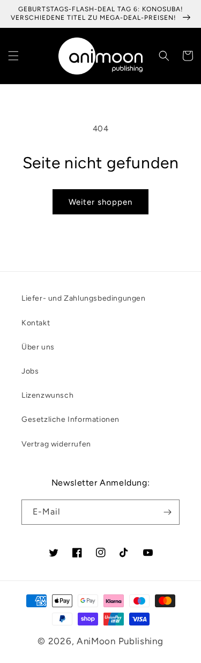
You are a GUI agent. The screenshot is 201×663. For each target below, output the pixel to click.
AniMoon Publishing (120, 641)
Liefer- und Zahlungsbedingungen (83, 298)
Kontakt (35, 322)
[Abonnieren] (167, 512)
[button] (13, 56)
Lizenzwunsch (47, 395)
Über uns (38, 347)
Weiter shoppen (100, 202)
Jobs (30, 371)
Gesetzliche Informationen (70, 419)
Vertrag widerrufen (56, 444)
